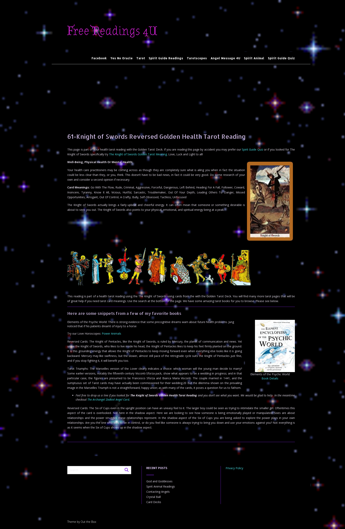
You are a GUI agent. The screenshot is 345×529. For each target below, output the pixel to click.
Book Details (270, 378)
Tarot (140, 58)
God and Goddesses (159, 481)
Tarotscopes (197, 58)
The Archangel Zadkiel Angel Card (108, 399)
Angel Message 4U (225, 58)
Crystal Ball (153, 497)
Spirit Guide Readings (166, 58)
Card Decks (153, 502)
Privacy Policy (234, 468)
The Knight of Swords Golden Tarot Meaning (138, 154)
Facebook (99, 58)
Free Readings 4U (112, 31)
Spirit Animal (254, 58)
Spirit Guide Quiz (281, 58)
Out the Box (88, 522)
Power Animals (111, 333)
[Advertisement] (181, 94)
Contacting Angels (158, 492)
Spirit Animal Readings (160, 486)
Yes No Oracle (121, 58)
